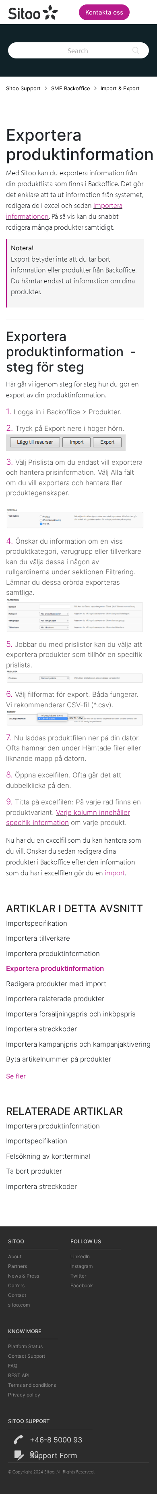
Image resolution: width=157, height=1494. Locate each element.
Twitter (78, 1276)
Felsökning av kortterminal (48, 1156)
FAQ (12, 1366)
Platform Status (25, 1346)
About (14, 1256)
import (115, 872)
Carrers (16, 1285)
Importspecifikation (36, 923)
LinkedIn (80, 1256)
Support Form (53, 1455)
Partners (17, 1266)
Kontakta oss (104, 12)
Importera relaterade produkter (55, 999)
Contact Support (26, 1356)
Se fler (16, 1076)
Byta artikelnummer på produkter (58, 1059)
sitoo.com (19, 1305)
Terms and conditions (32, 1385)
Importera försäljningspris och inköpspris (71, 1014)
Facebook (81, 1285)
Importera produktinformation (53, 954)
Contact (17, 1295)
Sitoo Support (23, 88)
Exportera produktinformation (55, 968)
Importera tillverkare (38, 938)
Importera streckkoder (41, 1029)
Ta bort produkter (34, 1171)
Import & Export (120, 88)
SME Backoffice (70, 88)
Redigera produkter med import (56, 984)
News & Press (23, 1276)
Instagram (81, 1266)
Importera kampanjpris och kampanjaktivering (78, 1044)
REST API (18, 1375)
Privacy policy (24, 1395)
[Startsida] (33, 11)
